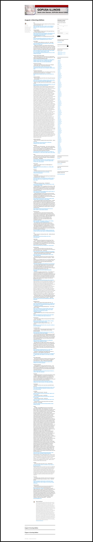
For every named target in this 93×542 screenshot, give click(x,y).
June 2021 (59, 107)
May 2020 (59, 117)
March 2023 (59, 91)
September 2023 (60, 86)
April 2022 (59, 99)
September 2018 (60, 132)
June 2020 (59, 116)
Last (63, 26)
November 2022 (60, 94)
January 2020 (59, 120)
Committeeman (27, 27)
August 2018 (59, 133)
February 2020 (59, 119)
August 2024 (59, 78)
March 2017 (59, 146)
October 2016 (59, 150)
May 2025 (59, 71)
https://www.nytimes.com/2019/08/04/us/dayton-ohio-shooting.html (43, 251)
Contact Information (59, 163)
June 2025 (59, 70)
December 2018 (60, 130)
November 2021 (60, 103)
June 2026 (59, 61)
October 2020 (59, 113)
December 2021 (60, 102)
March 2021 (59, 109)
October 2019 (59, 122)
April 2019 (59, 127)
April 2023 (59, 90)
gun (25, 30)
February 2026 (59, 64)
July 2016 (59, 152)
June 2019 (59, 125)
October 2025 (59, 67)
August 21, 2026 (60, 51)
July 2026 (59, 60)
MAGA (30, 30)
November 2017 (60, 140)
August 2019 (59, 124)
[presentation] (62, 33)
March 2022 (59, 100)
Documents (58, 158)
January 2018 (59, 138)
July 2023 (59, 88)
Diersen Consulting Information (61, 174)
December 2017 (60, 139)
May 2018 (59, 135)
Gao (29, 29)
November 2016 (60, 149)
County (29, 27)
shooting (29, 31)
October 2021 (59, 104)
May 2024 (59, 80)
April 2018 (59, 136)
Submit (59, 36)
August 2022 (59, 96)
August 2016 (59, 151)
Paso (26, 31)
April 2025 (59, 72)
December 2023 (60, 84)
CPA (25, 28)
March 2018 (59, 137)
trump (25, 32)
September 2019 (60, 123)
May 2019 (59, 126)
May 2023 (59, 89)
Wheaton (27, 32)
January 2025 (59, 74)
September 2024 (60, 77)
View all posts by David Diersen (39, 520)
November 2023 (60, 85)
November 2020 (60, 112)
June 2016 (59, 153)
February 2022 (59, 101)
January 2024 (59, 83)
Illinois (26, 30)
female (25, 29)
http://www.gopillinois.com (37, 498)
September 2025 (60, 68)
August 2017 (59, 142)
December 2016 (60, 148)
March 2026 (59, 63)
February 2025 (59, 73)
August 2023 (59, 87)
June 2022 (59, 98)
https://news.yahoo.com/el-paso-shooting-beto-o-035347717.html (43, 245)
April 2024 (59, 81)
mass (25, 31)
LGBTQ (28, 30)
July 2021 (59, 106)
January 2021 (59, 111)
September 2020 (60, 114)
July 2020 (59, 115)
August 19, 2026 (60, 54)
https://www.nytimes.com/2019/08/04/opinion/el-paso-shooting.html (43, 263)
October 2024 (59, 76)
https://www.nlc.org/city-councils (38, 488)
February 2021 (59, 110)
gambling (28, 29)
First (57, 26)
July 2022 (59, 97)
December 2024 (60, 75)
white (29, 32)
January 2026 (59, 65)
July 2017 (59, 143)
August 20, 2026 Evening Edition (62, 52)
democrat (27, 28)
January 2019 (59, 129)
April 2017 (59, 145)
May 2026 (59, 62)
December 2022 (60, 93)
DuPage (29, 28)
